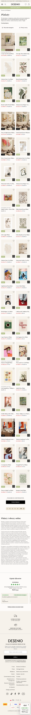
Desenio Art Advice (21, 666)
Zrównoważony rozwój (9, 676)
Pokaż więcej (16, 502)
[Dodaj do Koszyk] (28, 49)
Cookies (18, 676)
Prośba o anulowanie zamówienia (21, 682)
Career (13, 674)
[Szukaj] (5, 4)
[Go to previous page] (7, 508)
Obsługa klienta (20, 669)
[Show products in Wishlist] (25, 4)
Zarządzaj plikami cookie (22, 685)
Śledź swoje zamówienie (22, 671)
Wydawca (12, 671)
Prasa (13, 669)
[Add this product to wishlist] (13, 34)
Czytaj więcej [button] (4, 23)
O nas (13, 666)
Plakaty (9, 10)
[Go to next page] (23, 508)
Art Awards (12, 687)
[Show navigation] (2, 4)
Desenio (3, 10)
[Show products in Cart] (28, 4)
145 (21, 508)
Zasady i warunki (20, 674)
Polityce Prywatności (21, 661)
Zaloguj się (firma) (10, 689)
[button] (25, 708)
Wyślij (15, 657)
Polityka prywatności (21, 679)
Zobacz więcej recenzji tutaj (15, 606)
